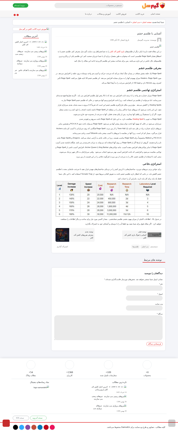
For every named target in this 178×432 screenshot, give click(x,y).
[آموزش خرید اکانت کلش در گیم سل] (31, 29)
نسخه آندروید (37, 418)
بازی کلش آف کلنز (117, 51)
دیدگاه (160, 314)
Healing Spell (138, 119)
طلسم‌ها (136, 247)
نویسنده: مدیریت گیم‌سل (146, 40)
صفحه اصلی (155, 14)
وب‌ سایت (159, 304)
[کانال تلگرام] (6, 423)
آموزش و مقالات (104, 14)
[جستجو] (56, 5)
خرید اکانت (139, 14)
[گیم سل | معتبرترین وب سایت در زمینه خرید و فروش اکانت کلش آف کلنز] (153, 5)
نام (161, 284)
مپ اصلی (136, 22)
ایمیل (160, 294)
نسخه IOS (20, 418)
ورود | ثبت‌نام (19, 5)
